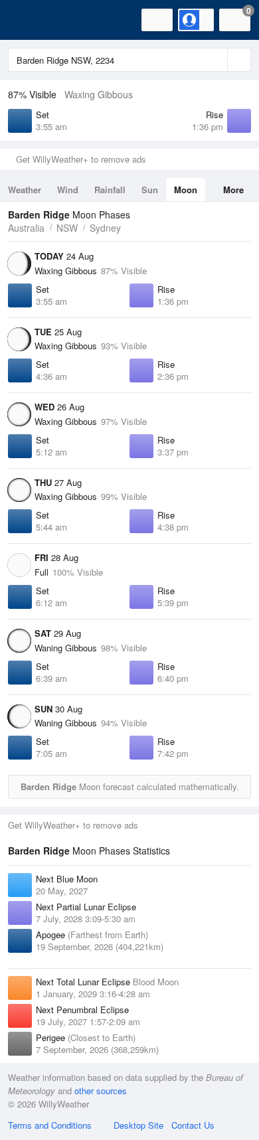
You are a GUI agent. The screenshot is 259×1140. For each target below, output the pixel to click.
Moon (185, 189)
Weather (24, 189)
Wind (67, 189)
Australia (26, 227)
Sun (149, 189)
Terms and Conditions (50, 1125)
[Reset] (216, 59)
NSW (67, 227)
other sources (100, 1090)
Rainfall (110, 189)
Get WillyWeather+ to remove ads (81, 159)
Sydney (105, 227)
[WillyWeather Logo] (30, 20)
